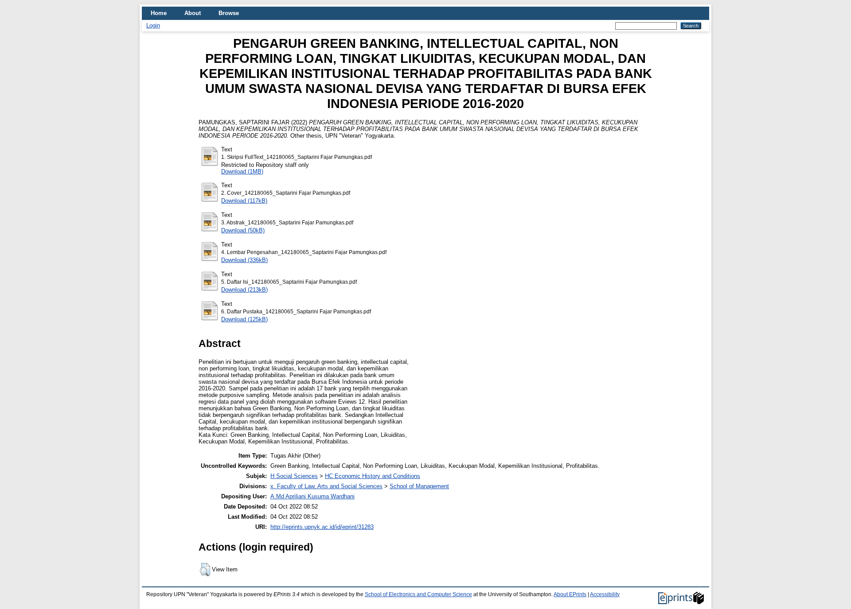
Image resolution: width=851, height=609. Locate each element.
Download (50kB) (243, 230)
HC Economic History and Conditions (372, 476)
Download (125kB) (244, 319)
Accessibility (605, 594)
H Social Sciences (294, 476)
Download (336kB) (244, 260)
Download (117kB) (244, 200)
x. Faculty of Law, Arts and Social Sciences (326, 486)
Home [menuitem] (159, 13)
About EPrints (570, 594)
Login (153, 25)
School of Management (419, 486)
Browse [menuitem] (229, 13)
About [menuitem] (192, 13)
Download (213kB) (244, 289)
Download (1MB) (242, 171)
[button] (205, 569)
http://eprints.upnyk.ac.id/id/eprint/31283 (322, 527)
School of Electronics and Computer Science (418, 594)
